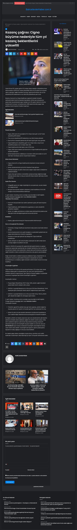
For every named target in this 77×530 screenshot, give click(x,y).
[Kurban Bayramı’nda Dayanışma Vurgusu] (26, 423)
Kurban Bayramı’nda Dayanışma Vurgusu (26, 428)
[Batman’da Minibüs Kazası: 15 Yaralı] (58, 162)
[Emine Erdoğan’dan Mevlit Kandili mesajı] (58, 104)
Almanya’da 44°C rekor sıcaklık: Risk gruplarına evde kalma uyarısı (67, 174)
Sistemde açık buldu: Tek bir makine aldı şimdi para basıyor (41, 429)
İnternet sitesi (31, 469)
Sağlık (38, 16)
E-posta (7, 469)
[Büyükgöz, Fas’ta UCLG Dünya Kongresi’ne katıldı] (58, 225)
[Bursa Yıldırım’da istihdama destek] (11, 423)
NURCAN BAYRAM (12, 49)
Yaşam (49, 16)
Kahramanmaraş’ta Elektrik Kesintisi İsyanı (26, 121)
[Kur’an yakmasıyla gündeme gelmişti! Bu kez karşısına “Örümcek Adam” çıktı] (58, 56)
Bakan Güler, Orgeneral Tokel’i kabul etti (67, 87)
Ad (6, 464)
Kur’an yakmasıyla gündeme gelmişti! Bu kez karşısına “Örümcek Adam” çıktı (43, 3)
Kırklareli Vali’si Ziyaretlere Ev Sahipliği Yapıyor (67, 215)
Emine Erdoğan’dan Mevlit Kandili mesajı (67, 104)
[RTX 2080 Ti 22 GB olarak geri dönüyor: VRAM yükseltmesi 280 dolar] (11, 406)
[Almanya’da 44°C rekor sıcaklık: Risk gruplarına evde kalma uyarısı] (58, 172)
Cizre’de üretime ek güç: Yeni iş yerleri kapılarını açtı (29, 114)
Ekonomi (33, 16)
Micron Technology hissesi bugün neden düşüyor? (61, 79)
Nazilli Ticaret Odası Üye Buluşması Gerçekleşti (41, 412)
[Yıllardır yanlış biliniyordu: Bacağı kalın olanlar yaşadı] (58, 71)
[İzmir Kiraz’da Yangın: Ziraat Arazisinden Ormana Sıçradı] (58, 44)
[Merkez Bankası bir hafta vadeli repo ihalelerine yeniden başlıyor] (58, 114)
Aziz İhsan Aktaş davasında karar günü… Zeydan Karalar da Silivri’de (62, 96)
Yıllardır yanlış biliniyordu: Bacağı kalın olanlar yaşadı (68, 71)
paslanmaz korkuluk (38, 486)
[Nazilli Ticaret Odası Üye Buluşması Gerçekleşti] (41, 406)
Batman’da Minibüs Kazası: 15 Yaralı (67, 163)
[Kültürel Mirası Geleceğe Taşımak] (26, 406)
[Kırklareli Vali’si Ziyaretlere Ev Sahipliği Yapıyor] (58, 214)
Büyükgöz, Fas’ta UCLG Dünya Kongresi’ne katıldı (67, 227)
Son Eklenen (63, 23)
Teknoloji (44, 16)
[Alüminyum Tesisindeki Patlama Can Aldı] (58, 152)
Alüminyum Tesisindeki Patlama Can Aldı (67, 153)
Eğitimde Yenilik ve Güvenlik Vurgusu (66, 186)
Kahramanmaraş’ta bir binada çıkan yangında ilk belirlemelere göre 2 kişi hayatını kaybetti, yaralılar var (68, 200)
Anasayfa (23, 16)
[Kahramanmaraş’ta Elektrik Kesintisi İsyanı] (9, 123)
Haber (28, 16)
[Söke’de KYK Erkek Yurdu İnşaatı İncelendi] (58, 237)
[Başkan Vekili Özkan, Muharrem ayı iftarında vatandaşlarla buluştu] (58, 129)
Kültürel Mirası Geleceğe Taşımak (25, 411)
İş (6, 29)
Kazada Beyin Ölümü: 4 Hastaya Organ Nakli (67, 143)
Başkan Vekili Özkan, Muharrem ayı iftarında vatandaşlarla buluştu (68, 131)
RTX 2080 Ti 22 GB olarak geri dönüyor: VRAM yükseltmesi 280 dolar (11, 413)
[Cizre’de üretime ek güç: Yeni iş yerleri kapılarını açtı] (9, 116)
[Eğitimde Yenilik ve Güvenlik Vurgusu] (58, 186)
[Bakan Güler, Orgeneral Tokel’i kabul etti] (58, 87)
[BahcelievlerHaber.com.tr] (38, 9)
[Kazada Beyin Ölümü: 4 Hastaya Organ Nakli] (58, 142)
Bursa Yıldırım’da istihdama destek (10, 428)
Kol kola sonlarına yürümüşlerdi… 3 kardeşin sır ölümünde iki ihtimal (68, 33)
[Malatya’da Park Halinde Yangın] (58, 247)
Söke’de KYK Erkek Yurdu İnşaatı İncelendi (67, 238)
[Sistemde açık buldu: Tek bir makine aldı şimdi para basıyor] (41, 423)
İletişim (54, 16)
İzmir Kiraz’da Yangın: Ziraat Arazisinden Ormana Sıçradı (67, 46)
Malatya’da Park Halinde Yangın (67, 247)
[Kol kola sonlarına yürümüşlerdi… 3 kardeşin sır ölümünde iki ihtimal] (58, 31)
